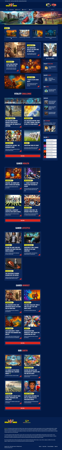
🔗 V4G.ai (52, 9)
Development (9, 447)
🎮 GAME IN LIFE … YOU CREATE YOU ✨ (38, 37)
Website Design (5, 447)
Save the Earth (24, 1)
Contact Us (56, 446)
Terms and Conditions (50, 446)
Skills (17, 1)
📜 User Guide (24, 9)
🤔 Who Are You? (17, 9)
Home (6, 9)
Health (16, 1)
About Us (40, 446)
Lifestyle (20, 1)
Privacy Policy (44, 446)
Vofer (11, 447)
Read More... (23, 155)
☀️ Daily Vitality (11, 9)
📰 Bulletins (30, 9)
